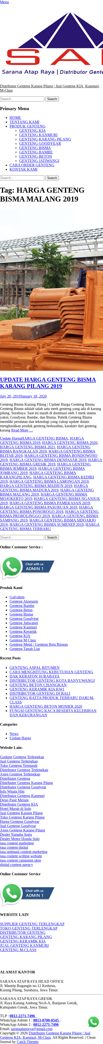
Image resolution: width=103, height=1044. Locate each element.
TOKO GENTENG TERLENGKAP (28, 928)
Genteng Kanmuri (23, 627)
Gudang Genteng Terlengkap (22, 757)
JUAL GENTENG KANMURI (24, 945)
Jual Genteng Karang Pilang (21, 813)
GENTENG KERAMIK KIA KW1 (37, 689)
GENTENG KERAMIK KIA (23, 941)
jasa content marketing (17, 843)
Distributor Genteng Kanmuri (22, 796)
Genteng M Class (23, 640)
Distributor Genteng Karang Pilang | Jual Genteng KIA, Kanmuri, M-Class (45, 1035)
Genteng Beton (21, 610)
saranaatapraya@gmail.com (31, 1029)
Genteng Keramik (23, 631)
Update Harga (10, 438)
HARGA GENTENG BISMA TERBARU (50, 526)
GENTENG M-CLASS (18, 950)
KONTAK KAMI (23, 169)
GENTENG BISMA (35, 148)
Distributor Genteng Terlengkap (24, 770)
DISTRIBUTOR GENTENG (23, 933)
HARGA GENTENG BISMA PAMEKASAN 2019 (50, 503)
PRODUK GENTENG (28, 126)
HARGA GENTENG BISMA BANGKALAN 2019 (45, 449)
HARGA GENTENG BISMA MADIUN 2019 (36, 486)
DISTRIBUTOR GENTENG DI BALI (40, 693)
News (14, 734)
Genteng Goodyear (24, 619)
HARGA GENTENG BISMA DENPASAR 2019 (48, 460)
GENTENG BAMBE (36, 152)
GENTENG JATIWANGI (39, 161)
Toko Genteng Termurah (18, 765)
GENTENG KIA (32, 131)
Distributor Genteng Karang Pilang (26, 783)
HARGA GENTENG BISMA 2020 (69, 443)
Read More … (22, 430)
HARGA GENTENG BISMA (44, 438)
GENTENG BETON (35, 156)
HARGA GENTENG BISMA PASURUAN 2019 (38, 507)
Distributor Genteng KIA (19, 804)
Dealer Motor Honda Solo (20, 839)
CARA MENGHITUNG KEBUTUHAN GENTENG (51, 672)
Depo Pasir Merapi (14, 800)
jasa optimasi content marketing (23, 852)
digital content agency (16, 865)
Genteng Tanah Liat (25, 649)
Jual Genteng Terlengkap (19, 761)
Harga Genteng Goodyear (19, 821)
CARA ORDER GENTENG (32, 165)
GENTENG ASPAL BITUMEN (35, 668)
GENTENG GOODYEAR (40, 143)
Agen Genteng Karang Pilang (22, 830)
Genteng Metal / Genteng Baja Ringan (39, 644)
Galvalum (17, 597)
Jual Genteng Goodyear (18, 826)
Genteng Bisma (21, 614)
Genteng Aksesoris (24, 601)
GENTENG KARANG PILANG (45, 139)
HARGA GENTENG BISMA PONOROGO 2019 (46, 509)
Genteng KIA (20, 636)
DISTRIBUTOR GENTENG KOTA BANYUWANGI (52, 681)
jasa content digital (14, 847)
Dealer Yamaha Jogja (16, 834)
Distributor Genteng (15, 778)
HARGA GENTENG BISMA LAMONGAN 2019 (49, 481)
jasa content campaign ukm (20, 860)
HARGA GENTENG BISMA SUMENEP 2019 (47, 524)
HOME (15, 118)
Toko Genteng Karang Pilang (22, 817)
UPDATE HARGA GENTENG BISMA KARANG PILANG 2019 (48, 382)
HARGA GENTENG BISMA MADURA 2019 (44, 488)
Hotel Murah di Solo (15, 809)
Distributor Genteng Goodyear (23, 787)
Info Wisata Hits (12, 791)
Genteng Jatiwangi (24, 623)
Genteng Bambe (22, 606)
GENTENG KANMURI (38, 135)
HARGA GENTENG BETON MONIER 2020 (46, 706)
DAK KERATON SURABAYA (35, 676)
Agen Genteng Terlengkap (20, 774)
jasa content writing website (21, 856)
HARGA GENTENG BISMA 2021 (27, 447)
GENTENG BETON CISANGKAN (38, 685)
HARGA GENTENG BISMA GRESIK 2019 (51, 462)
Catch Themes (28, 1042)
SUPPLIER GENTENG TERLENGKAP (32, 924)
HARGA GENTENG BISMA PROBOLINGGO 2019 (49, 514)
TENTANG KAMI (24, 122)
